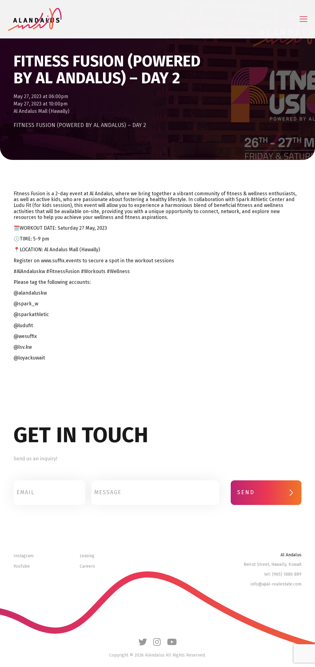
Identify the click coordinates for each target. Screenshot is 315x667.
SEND (246, 492)
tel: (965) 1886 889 (282, 574)
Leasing (87, 556)
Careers (87, 566)
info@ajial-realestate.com (276, 584)
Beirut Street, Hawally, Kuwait (272, 564)
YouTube (22, 566)
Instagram (24, 556)
